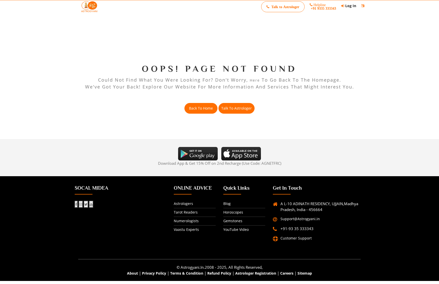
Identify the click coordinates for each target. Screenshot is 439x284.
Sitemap (304, 273)
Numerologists (186, 220)
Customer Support (296, 238)
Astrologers (183, 203)
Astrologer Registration (255, 273)
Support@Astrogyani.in (300, 218)
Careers (286, 273)
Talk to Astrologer (236, 108)
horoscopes (233, 212)
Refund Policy (219, 273)
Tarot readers (186, 212)
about (132, 273)
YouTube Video (236, 229)
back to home (201, 108)
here (255, 80)
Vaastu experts (186, 229)
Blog (227, 203)
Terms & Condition (186, 273)
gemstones (232, 220)
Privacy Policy (154, 273)
